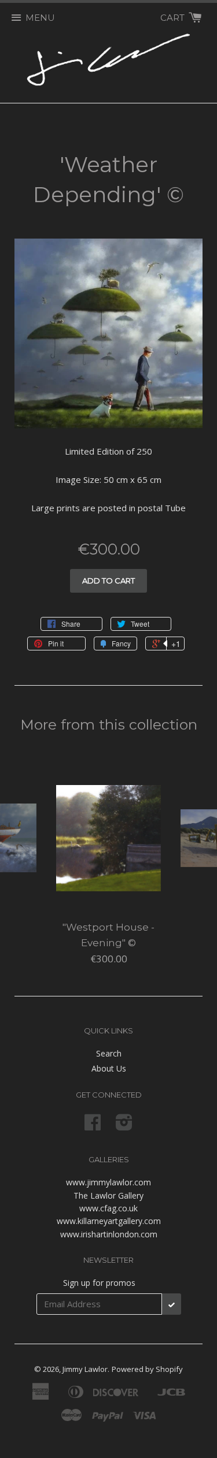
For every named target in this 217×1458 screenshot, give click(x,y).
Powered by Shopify (147, 1369)
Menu (40, 17)
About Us (108, 1068)
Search (109, 1053)
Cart (173, 17)
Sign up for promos (99, 1282)
